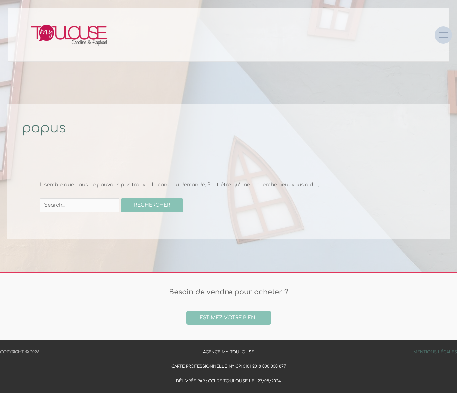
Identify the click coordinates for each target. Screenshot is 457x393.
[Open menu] (443, 35)
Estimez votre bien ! (229, 318)
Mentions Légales (435, 352)
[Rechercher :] (80, 205)
